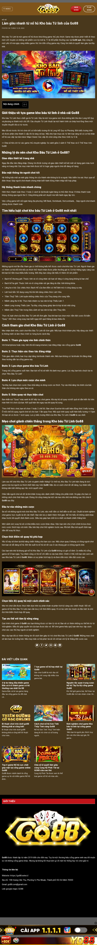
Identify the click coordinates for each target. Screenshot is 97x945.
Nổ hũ (4, 20)
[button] (23, 104)
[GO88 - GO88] (48, 9)
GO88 (20, 889)
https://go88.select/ (19, 875)
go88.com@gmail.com (17, 884)
